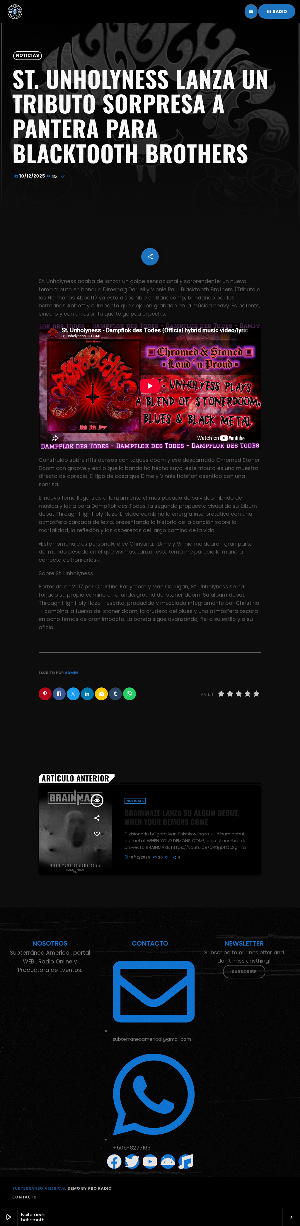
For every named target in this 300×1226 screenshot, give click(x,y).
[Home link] (15, 11)
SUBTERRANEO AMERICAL (39, 1188)
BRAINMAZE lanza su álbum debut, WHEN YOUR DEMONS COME (182, 817)
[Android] (168, 1161)
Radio (276, 11)
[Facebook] (114, 1161)
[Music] (185, 1161)
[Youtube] (150, 1161)
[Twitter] (132, 1161)
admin (71, 672)
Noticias (27, 56)
